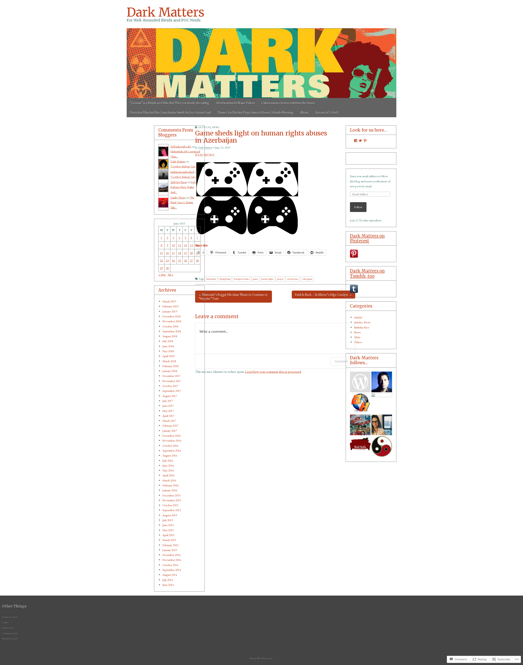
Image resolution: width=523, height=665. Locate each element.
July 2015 (167, 520)
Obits (357, 337)
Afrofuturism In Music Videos (235, 103)
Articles (358, 317)
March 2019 (169, 301)
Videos (358, 342)
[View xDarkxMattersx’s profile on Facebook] (355, 140)
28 (197, 260)
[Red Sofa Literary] (360, 446)
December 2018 (171, 316)
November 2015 (171, 500)
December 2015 (171, 495)
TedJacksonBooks (180, 146)
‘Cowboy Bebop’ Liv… (183, 166)
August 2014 (169, 575)
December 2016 (171, 435)
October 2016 (170, 445)
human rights (267, 278)
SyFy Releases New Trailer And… (183, 187)
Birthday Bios (361, 327)
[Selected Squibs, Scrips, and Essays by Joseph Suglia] (381, 382)
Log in (5, 622)
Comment (341, 361)
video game (307, 278)
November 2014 (171, 560)
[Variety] (381, 403)
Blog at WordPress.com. (261, 658)
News (357, 332)
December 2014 (171, 555)
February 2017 (170, 425)
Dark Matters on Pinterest (367, 238)
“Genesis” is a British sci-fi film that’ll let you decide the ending (169, 103)
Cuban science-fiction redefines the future (288, 103)
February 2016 (170, 485)
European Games (241, 278)
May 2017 (168, 411)
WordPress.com (10, 638)
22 (161, 260)
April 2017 (168, 416)
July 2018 (167, 341)
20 (191, 253)
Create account (10, 617)
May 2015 (168, 530)
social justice (293, 278)
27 (191, 260)
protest (280, 278)
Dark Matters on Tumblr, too (367, 273)
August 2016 (169, 455)
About (304, 112)
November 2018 (171, 321)
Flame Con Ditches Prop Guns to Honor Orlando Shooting (255, 112)
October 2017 (170, 386)
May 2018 (168, 351)
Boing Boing (225, 278)
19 (185, 253)
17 (173, 253)
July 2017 (167, 401)
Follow (358, 207)
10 (173, 245)
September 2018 (171, 331)
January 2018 (169, 371)
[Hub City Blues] (381, 446)
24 (173, 260)
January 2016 (169, 490)
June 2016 (168, 465)
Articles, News (208, 127)
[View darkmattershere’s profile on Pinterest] (365, 140)
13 (191, 245)
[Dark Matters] (261, 63)
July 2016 (167, 460)
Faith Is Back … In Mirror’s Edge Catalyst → (323, 294)
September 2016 (171, 450)
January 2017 (169, 431)
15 (161, 253)
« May (162, 274)
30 (167, 268)
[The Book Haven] (360, 382)
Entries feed (8, 628)
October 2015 (170, 505)
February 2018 (170, 366)
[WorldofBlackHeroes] (360, 403)
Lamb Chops (178, 197)
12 (185, 245)
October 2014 (170, 565)
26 (185, 260)
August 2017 (169, 396)
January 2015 (169, 550)
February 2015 (170, 545)
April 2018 (168, 356)
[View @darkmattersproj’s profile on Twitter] (360, 140)
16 (167, 253)
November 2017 (171, 381)
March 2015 (169, 540)
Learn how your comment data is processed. (273, 372)
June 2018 (168, 346)
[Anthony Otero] (360, 425)
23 (167, 260)
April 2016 (168, 475)
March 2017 (169, 421)
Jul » (170, 274)
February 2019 (170, 306)
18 (179, 253)
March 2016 (169, 480)
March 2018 (169, 361)
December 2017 (171, 376)
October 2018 (170, 326)
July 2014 (167, 580)
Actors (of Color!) (327, 112)
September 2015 (171, 510)
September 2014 (171, 570)
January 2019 (169, 311)
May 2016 (168, 470)
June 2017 (168, 406)
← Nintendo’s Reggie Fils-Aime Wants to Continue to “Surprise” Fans (232, 296)
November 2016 (171, 440)
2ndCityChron (178, 182)
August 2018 (169, 336)
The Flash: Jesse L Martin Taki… (182, 202)
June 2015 (168, 525)
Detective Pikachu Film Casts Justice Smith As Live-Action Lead (170, 112)
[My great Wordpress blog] (381, 425)
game (255, 278)
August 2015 (169, 515)
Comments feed (10, 633)
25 (179, 260)
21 (197, 253)
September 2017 (171, 391)
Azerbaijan (211, 278)
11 (179, 245)
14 (197, 245)
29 (161, 268)
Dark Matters (165, 12)
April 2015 (168, 535)
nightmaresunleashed (182, 172)
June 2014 (168, 585)
